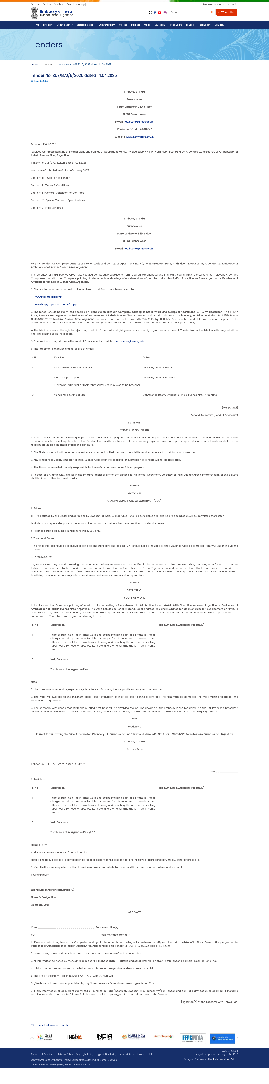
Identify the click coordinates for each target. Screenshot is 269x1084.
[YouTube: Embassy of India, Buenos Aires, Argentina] (159, 12)
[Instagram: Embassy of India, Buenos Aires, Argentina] (165, 12)
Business (135, 24)
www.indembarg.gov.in (140, 137)
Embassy (47, 24)
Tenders (190, 24)
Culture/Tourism (107, 24)
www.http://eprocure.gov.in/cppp (56, 304)
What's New (228, 12)
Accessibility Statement (132, 1054)
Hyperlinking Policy (106, 1054)
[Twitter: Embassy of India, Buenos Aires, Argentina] (150, 12)
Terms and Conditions (43, 1054)
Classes (123, 24)
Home (36, 24)
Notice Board (175, 24)
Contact (47, 4)
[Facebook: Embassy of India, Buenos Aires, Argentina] (155, 12)
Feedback (59, 4)
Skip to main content (214, 4)
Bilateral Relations (86, 24)
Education (160, 24)
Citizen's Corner (65, 24)
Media (147, 24)
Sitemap (35, 4)
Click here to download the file (49, 1025)
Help (151, 1054)
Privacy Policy (65, 1054)
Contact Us (220, 24)
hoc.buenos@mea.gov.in (138, 121)
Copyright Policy (85, 1054)
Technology (204, 24)
